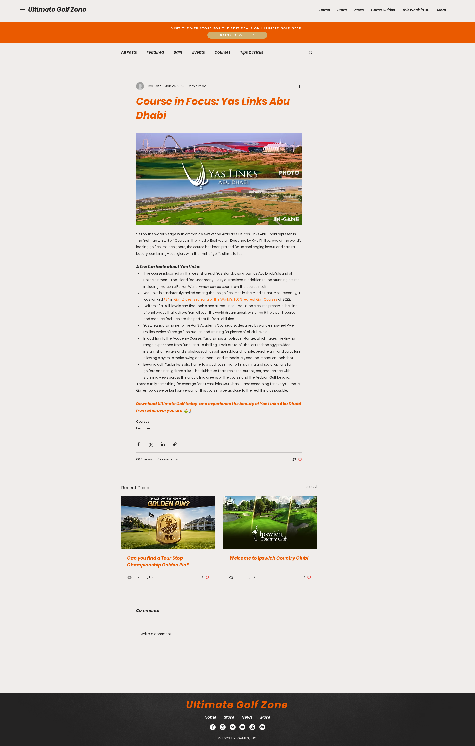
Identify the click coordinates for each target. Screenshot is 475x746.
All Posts (129, 52)
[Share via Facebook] (138, 444)
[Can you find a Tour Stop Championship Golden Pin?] (168, 522)
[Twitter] (233, 727)
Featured (155, 52)
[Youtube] (242, 727)
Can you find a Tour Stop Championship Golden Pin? (158, 561)
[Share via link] (174, 444)
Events (198, 52)
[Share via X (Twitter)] (150, 444)
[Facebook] (213, 727)
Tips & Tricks (251, 52)
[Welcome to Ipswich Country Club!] (270, 522)
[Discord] (262, 727)
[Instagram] (223, 727)
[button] (383, 10)
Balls (178, 52)
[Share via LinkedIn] (162, 444)
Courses (222, 52)
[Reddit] (252, 727)
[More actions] (299, 86)
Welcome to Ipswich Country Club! (269, 558)
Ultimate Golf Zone (57, 9)
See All (311, 487)
